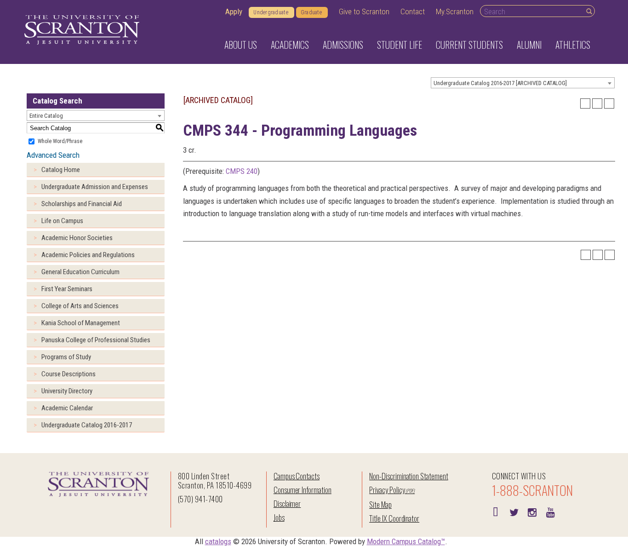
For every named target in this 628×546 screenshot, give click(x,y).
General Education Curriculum (80, 272)
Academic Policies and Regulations (88, 255)
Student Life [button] (399, 45)
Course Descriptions (68, 374)
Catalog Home (60, 170)
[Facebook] (495, 511)
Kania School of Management (80, 323)
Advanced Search (53, 155)
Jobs (279, 517)
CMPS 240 (241, 171)
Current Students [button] (469, 45)
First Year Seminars (66, 289)
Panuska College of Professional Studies (95, 340)
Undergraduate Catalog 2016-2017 (86, 425)
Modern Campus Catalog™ (406, 541)
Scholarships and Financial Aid (81, 204)
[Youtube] (551, 511)
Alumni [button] (529, 45)
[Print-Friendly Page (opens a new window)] (597, 103)
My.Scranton (455, 11)
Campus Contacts (297, 476)
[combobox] (523, 82)
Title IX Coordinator (394, 518)
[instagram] (532, 511)
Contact (412, 11)
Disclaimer (287, 503)
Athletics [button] (572, 45)
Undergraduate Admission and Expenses (94, 187)
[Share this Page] (585, 103)
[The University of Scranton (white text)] (81, 30)
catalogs (218, 541)
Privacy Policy (387, 489)
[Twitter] (514, 511)
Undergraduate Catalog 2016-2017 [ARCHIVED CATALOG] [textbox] (500, 83)
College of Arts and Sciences (80, 306)
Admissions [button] (343, 45)
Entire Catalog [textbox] (46, 115)
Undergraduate (270, 12)
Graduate (311, 12)
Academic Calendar (67, 408)
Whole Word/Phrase (60, 141)
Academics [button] (290, 45)
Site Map (380, 504)
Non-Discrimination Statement (408, 476)
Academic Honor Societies (77, 238)
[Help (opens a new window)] (609, 103)
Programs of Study (66, 357)
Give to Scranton (364, 11)
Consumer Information (302, 489)
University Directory (66, 391)
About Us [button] (240, 45)
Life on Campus (62, 221)
